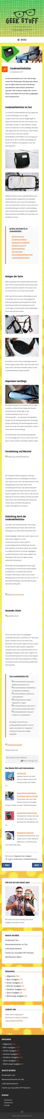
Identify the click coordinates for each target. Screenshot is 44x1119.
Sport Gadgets (13, 992)
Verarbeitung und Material (20, 242)
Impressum (8, 1100)
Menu (24, 39)
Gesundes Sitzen (17, 252)
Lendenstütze (18, 859)
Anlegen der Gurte (18, 236)
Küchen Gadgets (14, 986)
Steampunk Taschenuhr (25, 833)
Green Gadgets (13, 982)
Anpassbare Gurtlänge (19, 239)
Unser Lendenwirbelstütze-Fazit (22, 255)
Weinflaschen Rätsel (13, 957)
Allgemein (17, 856)
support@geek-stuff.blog (14, 1021)
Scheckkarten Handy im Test (27, 813)
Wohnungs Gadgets (15, 996)
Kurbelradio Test (12, 940)
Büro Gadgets (26, 856)
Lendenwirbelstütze (30, 859)
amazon (34, 137)
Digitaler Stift (21, 773)
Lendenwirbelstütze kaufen (21, 258)
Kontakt (7, 1105)
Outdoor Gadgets (14, 989)
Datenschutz (8, 1103)
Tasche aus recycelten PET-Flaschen (19, 953)
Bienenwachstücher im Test (16, 944)
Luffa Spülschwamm (13, 948)
